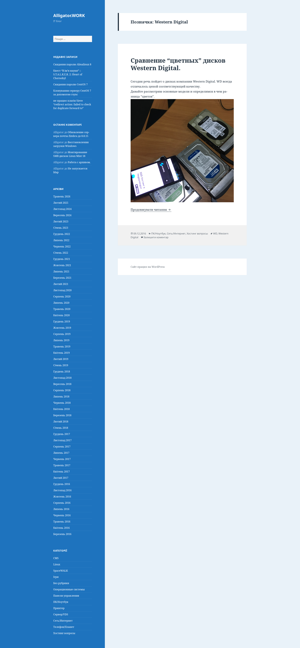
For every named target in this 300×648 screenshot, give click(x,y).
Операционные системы (69, 589)
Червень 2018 (62, 402)
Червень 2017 (62, 459)
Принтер (59, 608)
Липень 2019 (61, 340)
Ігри (56, 577)
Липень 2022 (61, 240)
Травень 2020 (61, 309)
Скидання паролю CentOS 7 (70, 84)
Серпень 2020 (61, 296)
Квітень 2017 (61, 471)
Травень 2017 (61, 465)
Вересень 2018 (62, 384)
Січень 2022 (60, 252)
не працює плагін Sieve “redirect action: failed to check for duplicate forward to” (72, 104)
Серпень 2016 (61, 503)
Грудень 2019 (61, 321)
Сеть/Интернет (63, 620)
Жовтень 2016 (62, 496)
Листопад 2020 (62, 290)
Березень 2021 (62, 277)
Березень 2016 (62, 534)
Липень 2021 (61, 271)
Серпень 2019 (61, 334)
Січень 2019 (60, 365)
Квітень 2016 (61, 528)
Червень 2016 (62, 515)
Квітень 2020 (61, 315)
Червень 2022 (62, 246)
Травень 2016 (61, 521)
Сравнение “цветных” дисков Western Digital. (178, 64)
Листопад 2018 (62, 377)
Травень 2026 (61, 196)
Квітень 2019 (61, 352)
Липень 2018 (61, 396)
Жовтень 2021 (62, 265)
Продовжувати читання (151, 210)
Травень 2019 (61, 346)
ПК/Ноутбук (60, 602)
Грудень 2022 (61, 234)
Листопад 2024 (62, 209)
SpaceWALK (60, 570)
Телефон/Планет (63, 627)
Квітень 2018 (61, 409)
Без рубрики (61, 583)
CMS (56, 558)
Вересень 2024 (62, 215)
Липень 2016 (61, 509)
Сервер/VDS (60, 614)
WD (215, 233)
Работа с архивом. (79, 162)
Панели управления (66, 595)
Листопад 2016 (62, 490)
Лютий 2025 (60, 202)
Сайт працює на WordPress (148, 267)
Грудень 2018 (61, 371)
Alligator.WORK (69, 15)
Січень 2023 (60, 227)
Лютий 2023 (60, 221)
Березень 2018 (62, 415)
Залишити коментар (156, 237)
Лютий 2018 (60, 421)
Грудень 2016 (61, 484)
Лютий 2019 (60, 359)
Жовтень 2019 (62, 327)
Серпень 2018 (61, 390)
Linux (56, 564)
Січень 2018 (60, 427)
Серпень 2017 (61, 446)
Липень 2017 (61, 453)
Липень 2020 (61, 302)
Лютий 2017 (60, 478)
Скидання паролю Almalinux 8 (72, 64)
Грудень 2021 (61, 259)
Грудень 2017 (61, 434)
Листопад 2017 (62, 440)
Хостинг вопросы (64, 633)
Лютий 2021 (60, 284)
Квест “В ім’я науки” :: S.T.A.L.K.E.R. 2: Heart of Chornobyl (67, 74)
